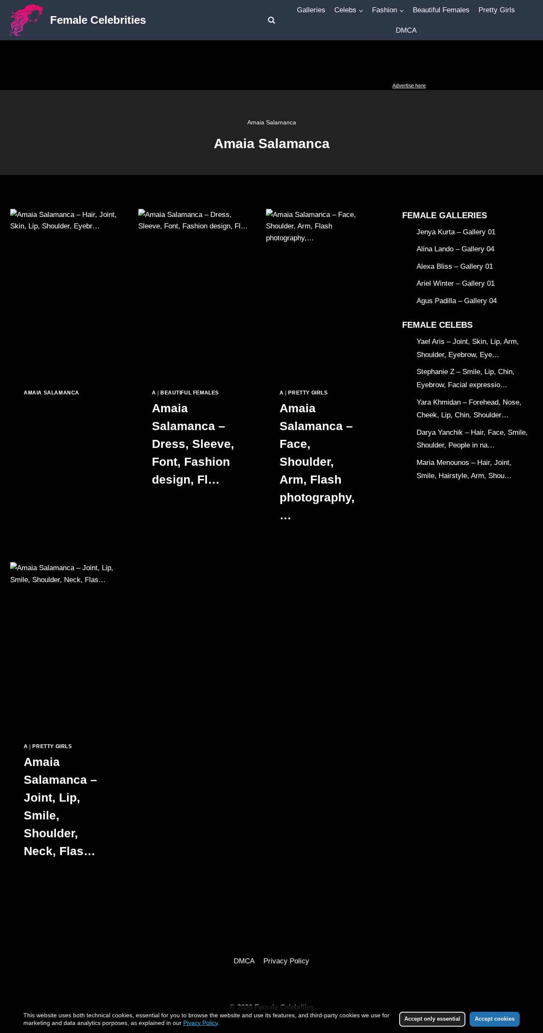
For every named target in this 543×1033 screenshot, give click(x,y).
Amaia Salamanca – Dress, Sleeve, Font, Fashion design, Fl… (193, 444)
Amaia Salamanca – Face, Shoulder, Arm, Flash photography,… (317, 462)
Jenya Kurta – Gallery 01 (456, 232)
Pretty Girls (497, 10)
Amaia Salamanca (51, 393)
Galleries (311, 10)
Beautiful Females (441, 10)
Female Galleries (444, 215)
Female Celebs (437, 325)
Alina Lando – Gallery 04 (455, 249)
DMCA (406, 30)
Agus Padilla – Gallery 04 (457, 301)
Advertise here (409, 86)
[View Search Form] (271, 20)
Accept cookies (495, 1019)
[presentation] (65, 292)
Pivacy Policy (200, 1022)
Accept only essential (432, 1019)
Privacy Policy (286, 961)
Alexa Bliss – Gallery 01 (455, 266)
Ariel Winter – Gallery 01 (456, 284)
